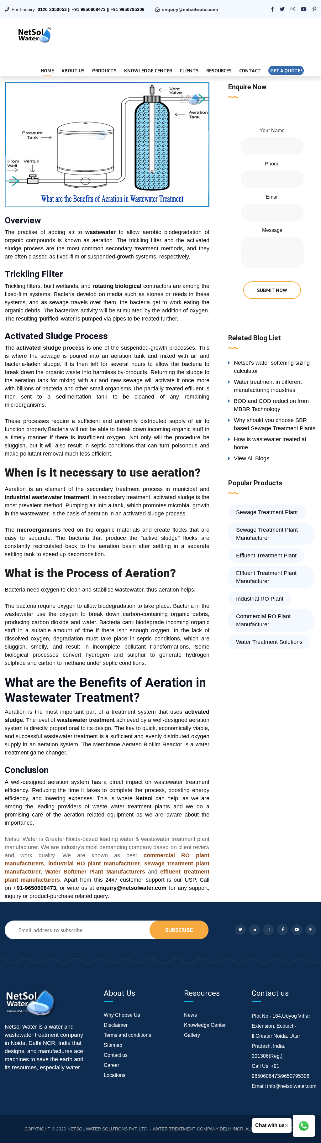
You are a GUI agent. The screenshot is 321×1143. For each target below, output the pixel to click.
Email (272, 197)
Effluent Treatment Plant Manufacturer (266, 577)
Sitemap (113, 1045)
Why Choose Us (122, 1015)
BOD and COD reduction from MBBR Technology (271, 405)
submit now (272, 290)
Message (272, 230)
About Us (73, 70)
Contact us (116, 1055)
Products (104, 70)
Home (47, 70)
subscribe (179, 929)
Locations (114, 1075)
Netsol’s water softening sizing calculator (272, 367)
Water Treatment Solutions (269, 642)
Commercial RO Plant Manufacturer (263, 620)
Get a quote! (286, 70)
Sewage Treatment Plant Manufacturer (267, 534)
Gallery (192, 1035)
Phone (272, 163)
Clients (189, 70)
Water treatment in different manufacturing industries (268, 386)
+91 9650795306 (128, 9)
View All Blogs (251, 458)
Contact (250, 70)
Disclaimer (116, 1025)
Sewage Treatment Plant (267, 512)
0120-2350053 (52, 9)
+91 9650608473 (89, 9)
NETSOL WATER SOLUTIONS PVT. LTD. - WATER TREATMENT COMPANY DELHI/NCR (155, 1128)
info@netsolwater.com (291, 1086)
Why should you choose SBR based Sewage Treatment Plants (274, 424)
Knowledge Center (148, 70)
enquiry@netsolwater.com (190, 9)
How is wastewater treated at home (270, 443)
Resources (219, 70)
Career (111, 1065)
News (190, 1015)
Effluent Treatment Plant (266, 555)
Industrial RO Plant (259, 599)
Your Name (272, 130)
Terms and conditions (127, 1035)
